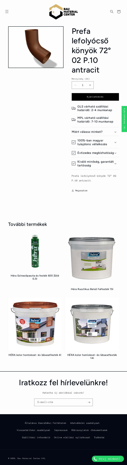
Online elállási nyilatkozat (72, 437)
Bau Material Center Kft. (32, 458)
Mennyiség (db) (81, 79)
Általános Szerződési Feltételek (45, 423)
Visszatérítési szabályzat (33, 430)
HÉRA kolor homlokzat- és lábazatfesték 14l (92, 356)
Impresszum (61, 430)
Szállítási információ (36, 437)
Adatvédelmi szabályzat (85, 423)
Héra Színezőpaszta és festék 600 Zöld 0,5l (35, 277)
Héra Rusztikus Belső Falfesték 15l (92, 289)
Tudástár (99, 437)
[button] (6, 11)
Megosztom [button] (81, 190)
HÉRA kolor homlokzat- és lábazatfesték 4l (35, 354)
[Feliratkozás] (89, 402)
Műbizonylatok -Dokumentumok (90, 430)
